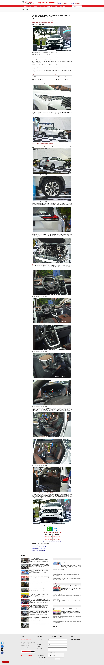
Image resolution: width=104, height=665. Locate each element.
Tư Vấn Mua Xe (56, 583)
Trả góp (40, 6)
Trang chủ (23, 9)
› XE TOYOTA (39, 642)
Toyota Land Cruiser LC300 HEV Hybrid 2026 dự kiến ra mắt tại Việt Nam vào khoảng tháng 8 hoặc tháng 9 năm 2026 (39, 600)
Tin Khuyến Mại (56, 559)
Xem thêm (23, 629)
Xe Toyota (31, 6)
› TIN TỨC (39, 646)
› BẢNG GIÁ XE (39, 644)
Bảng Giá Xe (26, 6)
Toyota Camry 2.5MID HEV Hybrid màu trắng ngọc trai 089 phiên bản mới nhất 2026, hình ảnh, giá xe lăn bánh (39, 559)
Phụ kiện (48, 6)
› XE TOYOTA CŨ (40, 653)
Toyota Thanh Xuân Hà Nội (75, 639)
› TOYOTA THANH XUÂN (41, 657)
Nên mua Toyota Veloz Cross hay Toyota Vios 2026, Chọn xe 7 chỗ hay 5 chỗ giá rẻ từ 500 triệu (38, 606)
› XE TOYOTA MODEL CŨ (41, 659)
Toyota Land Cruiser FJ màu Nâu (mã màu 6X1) (37, 582)
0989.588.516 (6, 662)
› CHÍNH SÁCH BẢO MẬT (41, 662)
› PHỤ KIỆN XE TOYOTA (41, 650)
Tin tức (44, 6)
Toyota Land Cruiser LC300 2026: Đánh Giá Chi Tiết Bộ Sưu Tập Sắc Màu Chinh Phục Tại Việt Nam (39, 623)
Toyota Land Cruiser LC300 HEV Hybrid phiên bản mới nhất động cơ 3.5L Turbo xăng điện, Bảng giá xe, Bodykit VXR (39, 612)
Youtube (60, 6)
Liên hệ (64, 6)
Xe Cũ (56, 6)
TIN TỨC (23, 555)
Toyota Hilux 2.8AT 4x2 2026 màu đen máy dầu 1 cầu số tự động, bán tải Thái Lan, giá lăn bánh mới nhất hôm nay (38, 589)
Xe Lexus (35, 6)
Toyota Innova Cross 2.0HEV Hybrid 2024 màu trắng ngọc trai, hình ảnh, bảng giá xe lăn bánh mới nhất (51, 15)
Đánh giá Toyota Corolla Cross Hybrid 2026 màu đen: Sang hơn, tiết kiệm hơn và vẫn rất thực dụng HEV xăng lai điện (39, 618)
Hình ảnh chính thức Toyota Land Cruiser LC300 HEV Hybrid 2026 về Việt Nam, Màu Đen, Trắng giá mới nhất (39, 565)
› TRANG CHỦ (39, 639)
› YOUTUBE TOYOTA (40, 655)
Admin (36, 18)
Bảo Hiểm (52, 6)
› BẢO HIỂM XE (39, 648)
